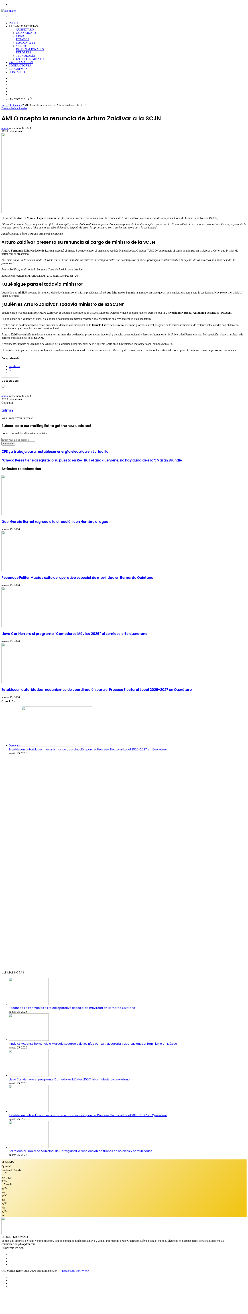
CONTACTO (17, 72)
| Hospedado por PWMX (75, 1270)
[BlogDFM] (8, 10)
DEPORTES (23, 52)
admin (5, 128)
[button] (124, 957)
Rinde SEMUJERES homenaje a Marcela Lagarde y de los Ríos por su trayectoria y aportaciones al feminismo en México (93, 1044)
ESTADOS (22, 39)
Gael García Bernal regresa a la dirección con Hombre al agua (54, 521)
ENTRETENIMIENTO (30, 58)
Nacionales (20, 108)
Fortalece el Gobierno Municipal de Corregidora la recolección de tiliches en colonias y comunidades (80, 1151)
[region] (124, 864)
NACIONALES (25, 42)
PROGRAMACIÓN (21, 62)
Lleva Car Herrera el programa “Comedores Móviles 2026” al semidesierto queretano (74, 633)
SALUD (21, 45)
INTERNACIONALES (30, 49)
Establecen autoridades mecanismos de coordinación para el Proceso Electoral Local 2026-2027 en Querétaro (96, 689)
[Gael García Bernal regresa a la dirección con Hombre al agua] (36, 513)
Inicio (4, 105)
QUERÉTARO (25, 29)
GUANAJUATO (26, 32)
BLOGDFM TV (18, 68)
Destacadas (15, 105)
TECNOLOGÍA (25, 55)
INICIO (13, 23)
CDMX (20, 36)
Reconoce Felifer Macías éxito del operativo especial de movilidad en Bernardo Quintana (77, 577)
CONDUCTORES (20, 65)
